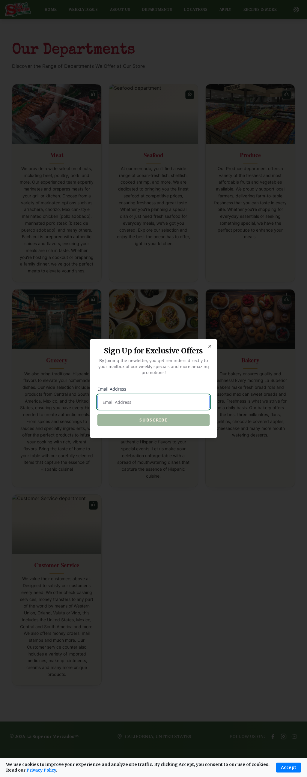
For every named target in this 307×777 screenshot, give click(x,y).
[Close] (209, 346)
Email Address (111, 389)
